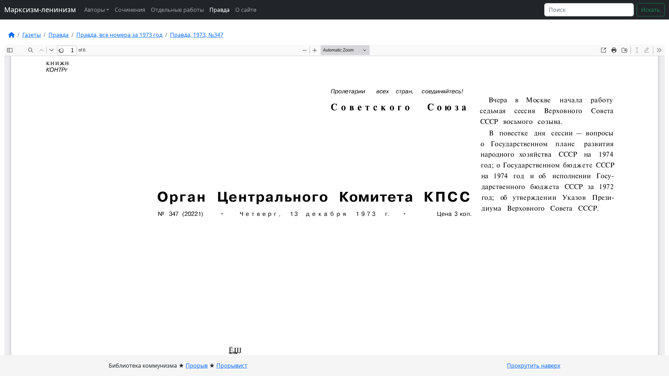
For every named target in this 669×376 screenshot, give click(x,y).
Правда (219, 10)
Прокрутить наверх (533, 365)
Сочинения (130, 10)
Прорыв (197, 365)
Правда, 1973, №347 (196, 35)
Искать (650, 10)
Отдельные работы (177, 10)
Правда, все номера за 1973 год (119, 35)
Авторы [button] (94, 10)
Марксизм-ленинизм (40, 9)
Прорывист (231, 365)
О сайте (245, 10)
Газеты (31, 35)
